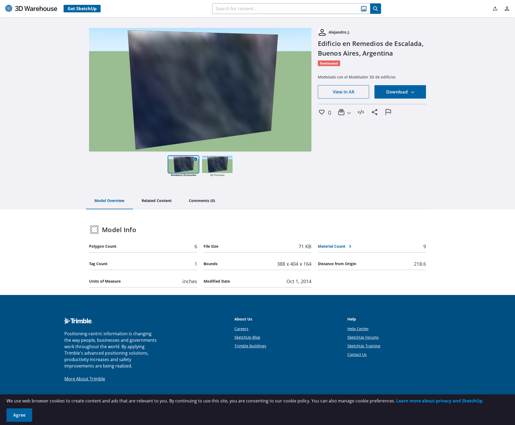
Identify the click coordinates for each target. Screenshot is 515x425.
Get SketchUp (82, 9)
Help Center (358, 328)
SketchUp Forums (363, 337)
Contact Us (357, 354)
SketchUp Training (363, 345)
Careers (241, 328)
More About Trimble (84, 379)
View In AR (343, 92)
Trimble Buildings (250, 345)
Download (397, 92)
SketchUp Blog (247, 337)
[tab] (109, 201)
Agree (19, 415)
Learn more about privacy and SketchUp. (440, 401)
